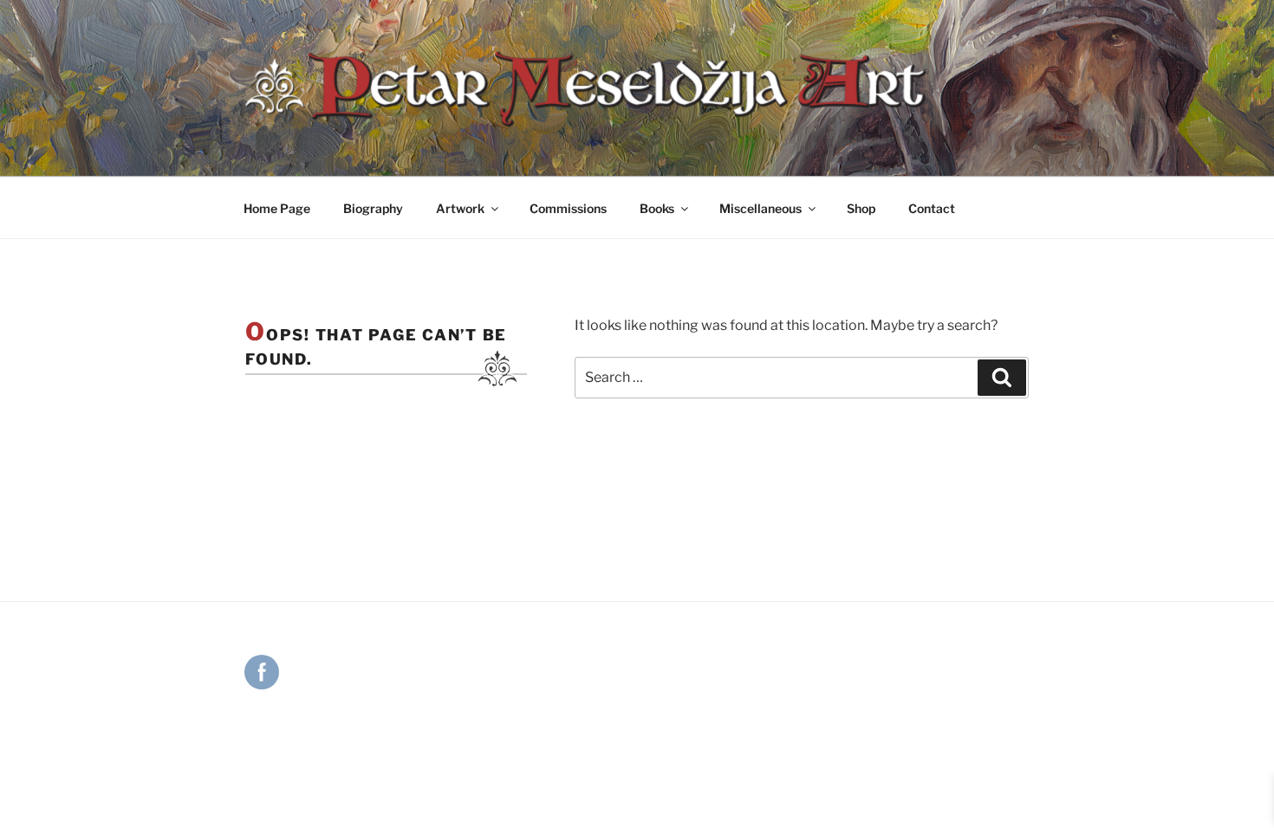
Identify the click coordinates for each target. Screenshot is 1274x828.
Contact (931, 208)
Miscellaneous (760, 208)
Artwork (460, 208)
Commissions (568, 208)
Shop (861, 208)
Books (657, 208)
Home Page (277, 208)
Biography (373, 208)
